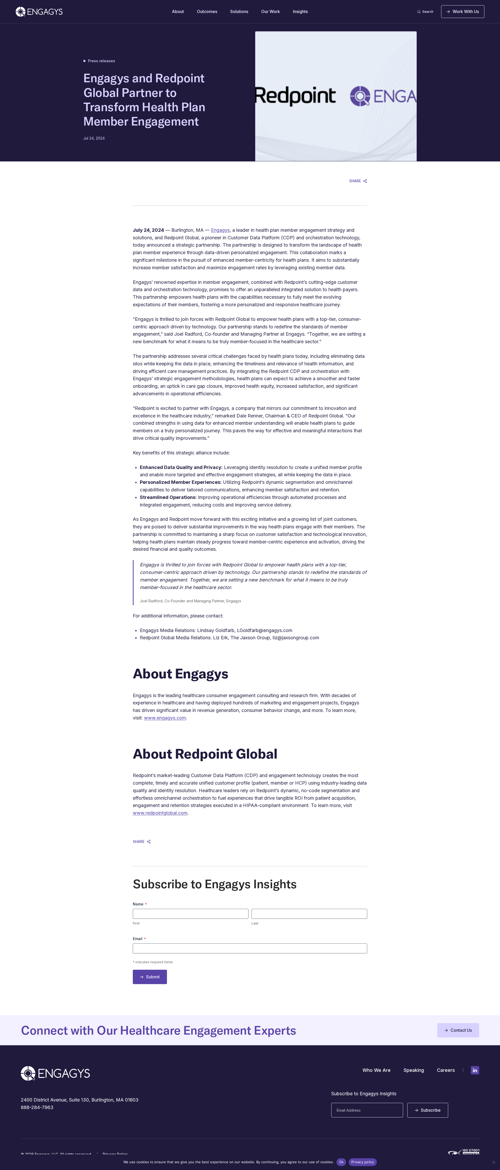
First (136, 923)
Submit (153, 976)
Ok (341, 1162)
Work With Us (466, 11)
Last (255, 923)
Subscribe (431, 1110)
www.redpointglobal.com (160, 813)
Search (427, 12)
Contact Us (461, 1030)
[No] (493, 1162)
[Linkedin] (475, 1070)
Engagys (220, 230)
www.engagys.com (165, 718)
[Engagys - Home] (39, 12)
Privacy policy (362, 1162)
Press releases (101, 61)
